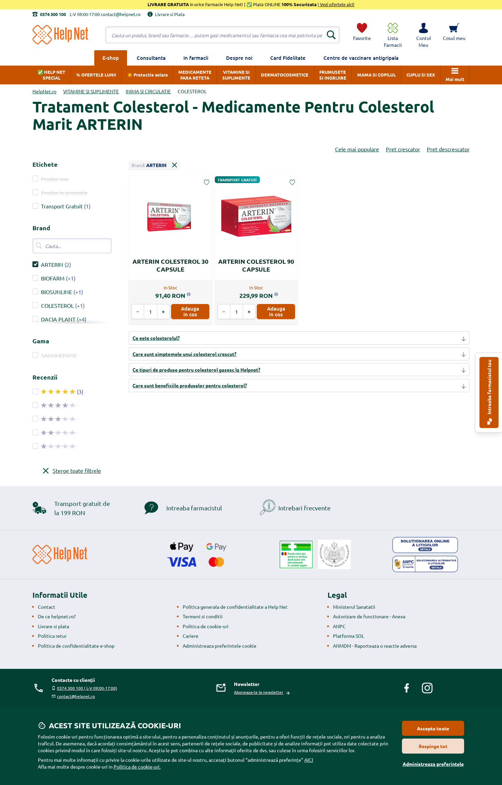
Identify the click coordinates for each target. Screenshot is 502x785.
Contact (46, 607)
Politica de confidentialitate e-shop (76, 646)
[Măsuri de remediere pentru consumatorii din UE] (425, 545)
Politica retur (52, 636)
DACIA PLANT (58, 319)
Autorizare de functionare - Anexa (369, 616)
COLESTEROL (57, 305)
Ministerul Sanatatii (354, 607)
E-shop (110, 57)
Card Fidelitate (288, 57)
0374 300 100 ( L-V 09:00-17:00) (87, 688)
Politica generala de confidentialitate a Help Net (235, 607)
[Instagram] (427, 688)
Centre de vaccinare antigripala (361, 57)
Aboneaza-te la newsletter (258, 692)
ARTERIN (52, 264)
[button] (423, 34)
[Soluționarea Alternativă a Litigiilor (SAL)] (425, 564)
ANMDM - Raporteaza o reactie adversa (375, 646)
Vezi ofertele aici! (336, 4)
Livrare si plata (53, 626)
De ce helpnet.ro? (57, 616)
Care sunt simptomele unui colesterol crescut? (184, 354)
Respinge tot (433, 746)
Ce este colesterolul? (156, 338)
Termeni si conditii (203, 616)
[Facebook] (406, 688)
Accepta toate (433, 728)
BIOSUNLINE (56, 291)
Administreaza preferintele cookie (219, 646)
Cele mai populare (357, 149)
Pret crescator (403, 149)
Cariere (190, 636)
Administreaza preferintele (433, 764)
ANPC (339, 626)
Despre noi (239, 57)
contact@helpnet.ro (76, 696)
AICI (308, 760)
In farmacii (195, 57)
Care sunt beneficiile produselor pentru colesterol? (190, 385)
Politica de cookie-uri (205, 626)
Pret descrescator (448, 149)
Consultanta (151, 57)
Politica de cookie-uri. (137, 766)
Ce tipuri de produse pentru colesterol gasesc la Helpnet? (196, 370)
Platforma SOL (348, 636)
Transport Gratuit (62, 206)
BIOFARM (53, 278)
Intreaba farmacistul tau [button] (489, 387)
